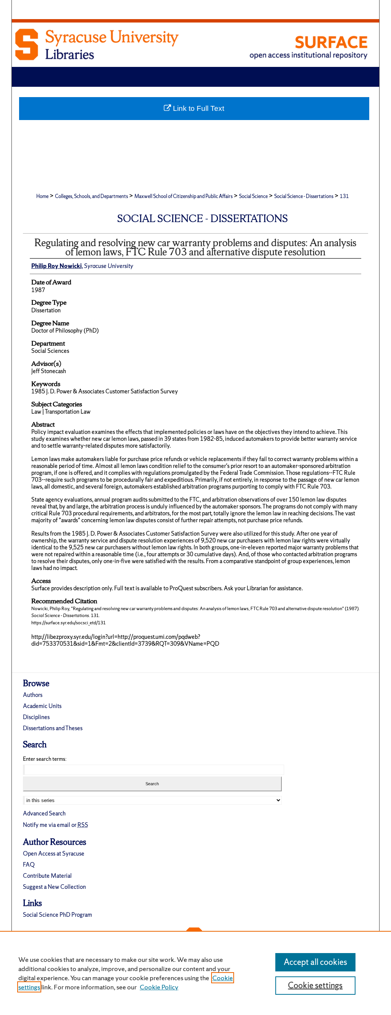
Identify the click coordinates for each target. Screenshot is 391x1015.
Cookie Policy (159, 987)
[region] (195, 973)
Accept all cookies (315, 962)
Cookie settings (315, 985)
